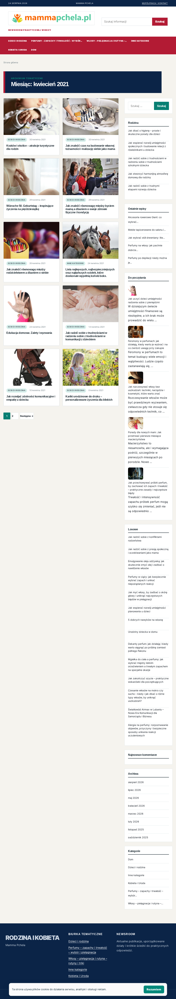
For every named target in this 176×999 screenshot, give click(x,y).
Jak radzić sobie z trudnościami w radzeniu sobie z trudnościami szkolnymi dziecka (147, 162)
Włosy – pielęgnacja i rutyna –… (107, 41)
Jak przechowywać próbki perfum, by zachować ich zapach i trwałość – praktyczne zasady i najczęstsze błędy (148, 488)
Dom (33, 50)
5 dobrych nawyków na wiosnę (145, 619)
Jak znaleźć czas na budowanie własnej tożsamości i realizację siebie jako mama (90, 147)
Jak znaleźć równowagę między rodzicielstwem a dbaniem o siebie (27, 271)
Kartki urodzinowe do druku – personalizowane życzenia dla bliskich (89, 398)
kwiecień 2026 (136, 805)
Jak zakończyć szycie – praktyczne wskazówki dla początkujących (148, 680)
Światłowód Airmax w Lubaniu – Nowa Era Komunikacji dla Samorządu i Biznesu (146, 713)
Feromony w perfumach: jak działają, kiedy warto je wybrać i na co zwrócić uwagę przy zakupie (148, 344)
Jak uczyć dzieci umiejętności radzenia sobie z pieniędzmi (145, 300)
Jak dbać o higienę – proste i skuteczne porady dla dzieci (144, 132)
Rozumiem (154, 989)
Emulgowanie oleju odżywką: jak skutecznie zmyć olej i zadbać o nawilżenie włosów (146, 565)
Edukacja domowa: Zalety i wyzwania (29, 332)
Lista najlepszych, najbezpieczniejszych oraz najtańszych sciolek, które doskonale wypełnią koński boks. (90, 272)
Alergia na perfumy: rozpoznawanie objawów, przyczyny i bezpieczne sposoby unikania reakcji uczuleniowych (148, 730)
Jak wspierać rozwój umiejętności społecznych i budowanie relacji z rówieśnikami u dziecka (147, 146)
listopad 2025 (136, 829)
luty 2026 (133, 821)
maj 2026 (133, 797)
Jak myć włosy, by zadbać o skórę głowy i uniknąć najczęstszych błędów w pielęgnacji (147, 596)
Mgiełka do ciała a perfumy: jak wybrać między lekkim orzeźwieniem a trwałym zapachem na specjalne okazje (148, 664)
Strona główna (10, 62)
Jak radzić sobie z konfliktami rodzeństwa (145, 538)
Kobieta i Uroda (17, 50)
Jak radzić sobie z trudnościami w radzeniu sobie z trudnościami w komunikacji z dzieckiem (86, 336)
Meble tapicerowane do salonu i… (147, 229)
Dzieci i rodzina (17, 41)
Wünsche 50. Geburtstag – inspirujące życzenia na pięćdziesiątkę (29, 207)
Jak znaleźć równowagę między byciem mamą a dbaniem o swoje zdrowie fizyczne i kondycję (89, 209)
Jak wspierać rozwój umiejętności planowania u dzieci (147, 609)
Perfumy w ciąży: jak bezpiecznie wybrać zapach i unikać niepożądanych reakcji (147, 580)
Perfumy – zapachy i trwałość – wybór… (56, 41)
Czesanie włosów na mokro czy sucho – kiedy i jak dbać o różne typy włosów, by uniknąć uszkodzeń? (146, 695)
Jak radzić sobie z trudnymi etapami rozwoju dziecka (143, 187)
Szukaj (159, 21)
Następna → (27, 416)
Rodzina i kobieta (32, 937)
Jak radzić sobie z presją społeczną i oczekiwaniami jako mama (148, 551)
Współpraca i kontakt (155, 3)
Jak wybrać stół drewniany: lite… (146, 237)
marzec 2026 (135, 813)
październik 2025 (138, 837)
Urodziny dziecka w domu (142, 631)
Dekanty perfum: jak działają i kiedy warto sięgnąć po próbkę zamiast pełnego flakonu (148, 647)
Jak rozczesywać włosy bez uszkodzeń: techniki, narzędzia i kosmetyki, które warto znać (146, 390)
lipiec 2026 (134, 789)
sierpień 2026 (136, 782)
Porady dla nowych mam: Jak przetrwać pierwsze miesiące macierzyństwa (144, 436)
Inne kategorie (140, 41)
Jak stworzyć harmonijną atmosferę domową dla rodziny (148, 175)
